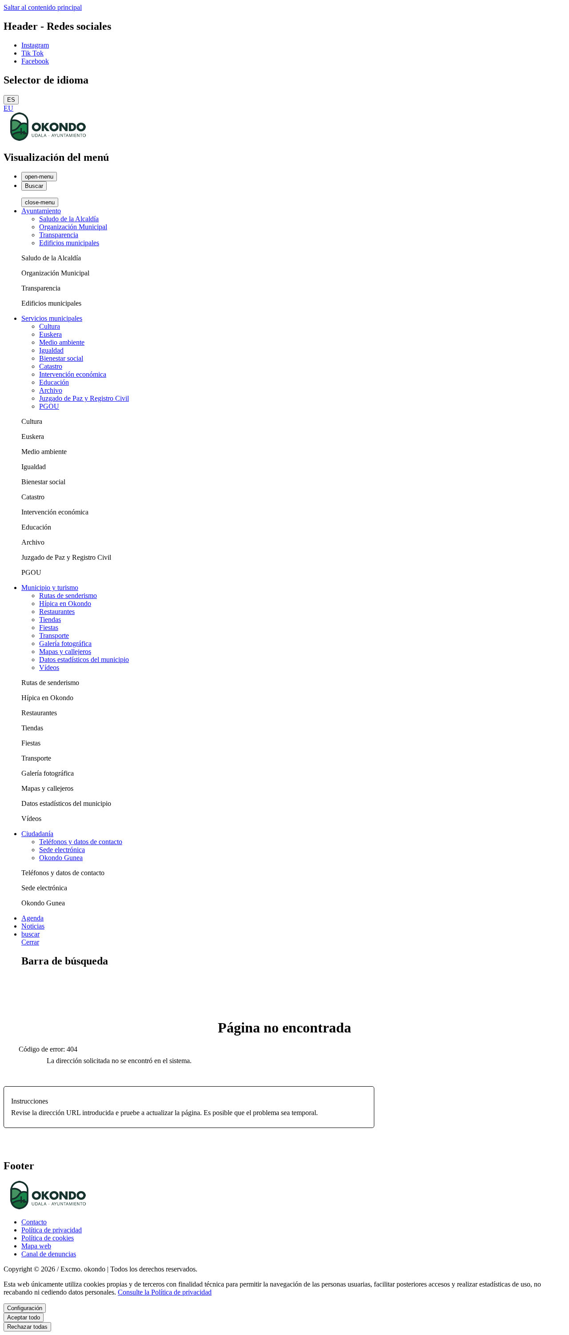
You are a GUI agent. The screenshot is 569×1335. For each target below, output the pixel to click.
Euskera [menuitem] (50, 334)
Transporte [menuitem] (54, 635)
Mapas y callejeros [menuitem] (65, 651)
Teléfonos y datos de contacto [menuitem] (80, 841)
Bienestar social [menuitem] (61, 358)
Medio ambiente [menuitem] (61, 342)
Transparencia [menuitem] (58, 235)
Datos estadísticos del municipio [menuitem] (84, 659)
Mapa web (36, 1246)
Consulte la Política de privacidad (165, 1292)
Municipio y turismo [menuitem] (49, 587)
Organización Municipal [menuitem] (73, 227)
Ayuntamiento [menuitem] (41, 211)
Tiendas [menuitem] (50, 619)
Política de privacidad (51, 1230)
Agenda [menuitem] (32, 918)
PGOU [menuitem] (49, 406)
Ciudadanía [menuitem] (37, 833)
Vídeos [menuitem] (49, 667)
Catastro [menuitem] (50, 366)
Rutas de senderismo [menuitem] (68, 595)
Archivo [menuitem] (50, 390)
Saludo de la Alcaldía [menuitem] (69, 219)
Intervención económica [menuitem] (72, 374)
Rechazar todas (27, 1326)
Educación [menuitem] (54, 382)
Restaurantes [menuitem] (57, 611)
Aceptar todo (23, 1317)
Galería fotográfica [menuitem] (65, 643)
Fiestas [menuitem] (48, 627)
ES (11, 99)
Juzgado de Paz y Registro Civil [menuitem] (84, 398)
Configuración (24, 1308)
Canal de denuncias (48, 1254)
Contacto (34, 1222)
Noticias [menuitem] (32, 926)
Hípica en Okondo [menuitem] (65, 603)
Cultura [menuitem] (49, 326)
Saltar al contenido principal (43, 7)
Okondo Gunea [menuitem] (61, 857)
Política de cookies (47, 1238)
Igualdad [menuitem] (51, 350)
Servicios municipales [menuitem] (51, 318)
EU (8, 108)
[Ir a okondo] (48, 138)
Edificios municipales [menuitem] (69, 243)
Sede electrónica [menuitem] (62, 849)
